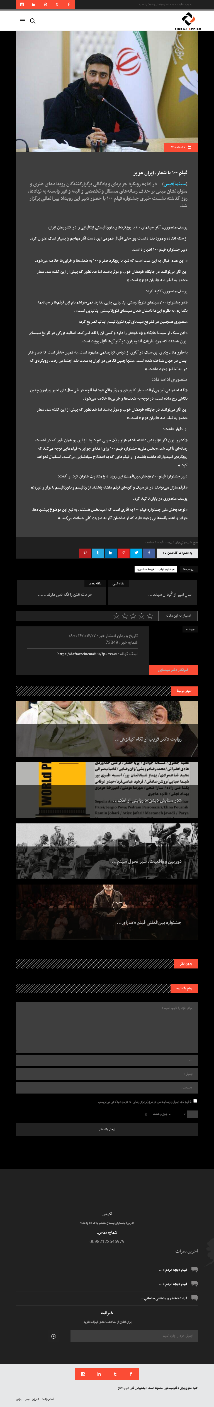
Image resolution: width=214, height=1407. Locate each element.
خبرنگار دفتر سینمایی (173, 670)
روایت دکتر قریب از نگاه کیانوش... (148, 739)
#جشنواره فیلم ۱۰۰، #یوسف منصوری (155, 569)
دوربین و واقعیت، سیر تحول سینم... (147, 862)
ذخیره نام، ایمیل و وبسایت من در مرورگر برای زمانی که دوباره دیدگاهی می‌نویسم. (145, 1102)
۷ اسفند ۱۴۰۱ (178, 147)
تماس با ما (48, 1399)
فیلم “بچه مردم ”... (173, 1270)
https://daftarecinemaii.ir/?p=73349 (87, 654)
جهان (19, 1399)
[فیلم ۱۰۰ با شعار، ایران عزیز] (173, 650)
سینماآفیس (175, 184)
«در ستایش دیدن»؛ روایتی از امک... (147, 800)
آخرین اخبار (32, 1399)
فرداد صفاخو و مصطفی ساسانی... (164, 1298)
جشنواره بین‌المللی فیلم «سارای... (149, 923)
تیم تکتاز (123, 1388)
